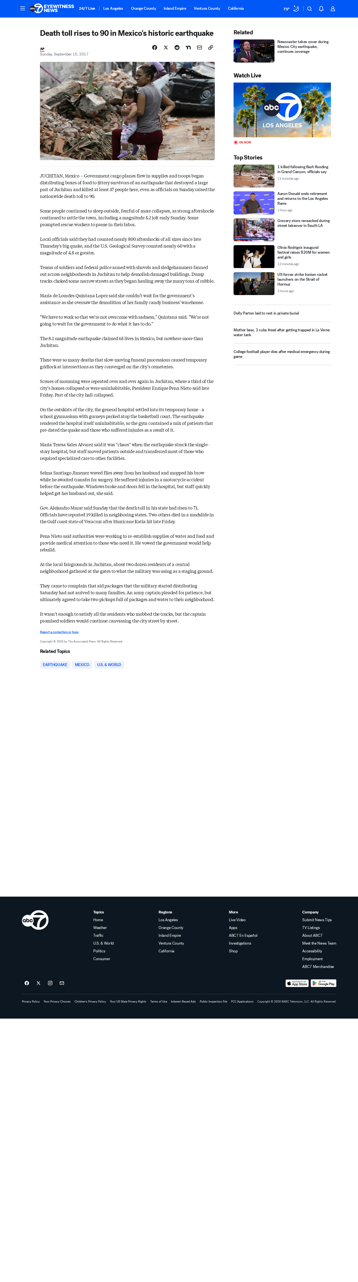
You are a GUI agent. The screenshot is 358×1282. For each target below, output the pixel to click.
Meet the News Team (319, 943)
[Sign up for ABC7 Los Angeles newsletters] (62, 983)
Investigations (240, 943)
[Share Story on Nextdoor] (188, 47)
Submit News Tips (317, 920)
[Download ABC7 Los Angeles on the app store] (297, 983)
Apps (233, 928)
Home (98, 920)
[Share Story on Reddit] (177, 47)
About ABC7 (312, 936)
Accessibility (312, 951)
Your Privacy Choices (57, 1001)
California (236, 8)
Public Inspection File (213, 1001)
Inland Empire (175, 8)
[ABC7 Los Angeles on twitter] (38, 983)
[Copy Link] (211, 47)
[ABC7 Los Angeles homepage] (52, 8)
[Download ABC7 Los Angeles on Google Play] (323, 983)
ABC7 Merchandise (318, 967)
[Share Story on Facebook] (155, 47)
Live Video (237, 920)
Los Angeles (113, 8)
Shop (233, 951)
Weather (100, 928)
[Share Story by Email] (199, 47)
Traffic (98, 936)
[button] (23, 8)
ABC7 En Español (243, 936)
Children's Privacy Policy (90, 1001)
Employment (312, 959)
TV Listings (311, 928)
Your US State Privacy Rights (128, 1001)
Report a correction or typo (59, 632)
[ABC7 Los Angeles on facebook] (27, 983)
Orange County (143, 8)
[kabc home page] (35, 920)
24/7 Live (87, 8)
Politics (99, 951)
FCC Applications (242, 1001)
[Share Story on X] (166, 47)
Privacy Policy (31, 1001)
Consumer (101, 959)
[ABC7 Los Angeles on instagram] (50, 983)
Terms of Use (158, 1001)
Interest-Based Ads (183, 1001)
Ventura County (207, 8)
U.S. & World (103, 943)
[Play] (282, 110)
